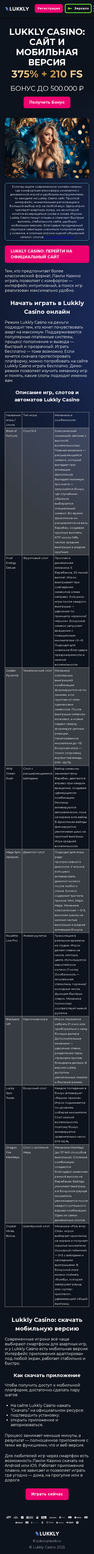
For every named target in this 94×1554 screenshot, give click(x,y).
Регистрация (49, 8)
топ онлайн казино (59, 237)
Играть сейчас (47, 1494)
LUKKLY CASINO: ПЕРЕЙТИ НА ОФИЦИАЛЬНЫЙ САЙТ (41, 254)
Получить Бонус (47, 102)
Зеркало (81, 8)
